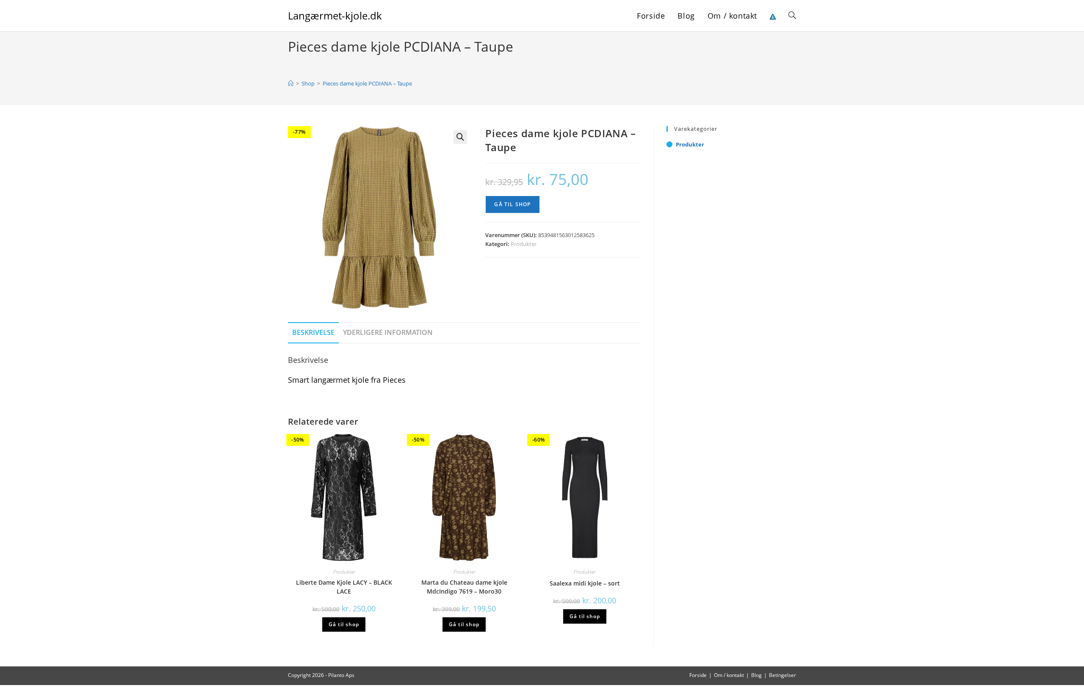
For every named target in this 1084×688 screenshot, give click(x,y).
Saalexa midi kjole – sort (585, 583)
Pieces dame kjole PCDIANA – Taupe (367, 83)
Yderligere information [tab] (388, 332)
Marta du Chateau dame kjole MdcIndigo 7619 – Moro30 (464, 586)
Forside (698, 675)
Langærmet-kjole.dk (335, 15)
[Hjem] (290, 83)
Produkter (523, 244)
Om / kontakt (729, 675)
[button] (460, 137)
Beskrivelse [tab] (313, 332)
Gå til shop (512, 204)
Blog (756, 675)
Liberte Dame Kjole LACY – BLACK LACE (344, 586)
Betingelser (782, 675)
